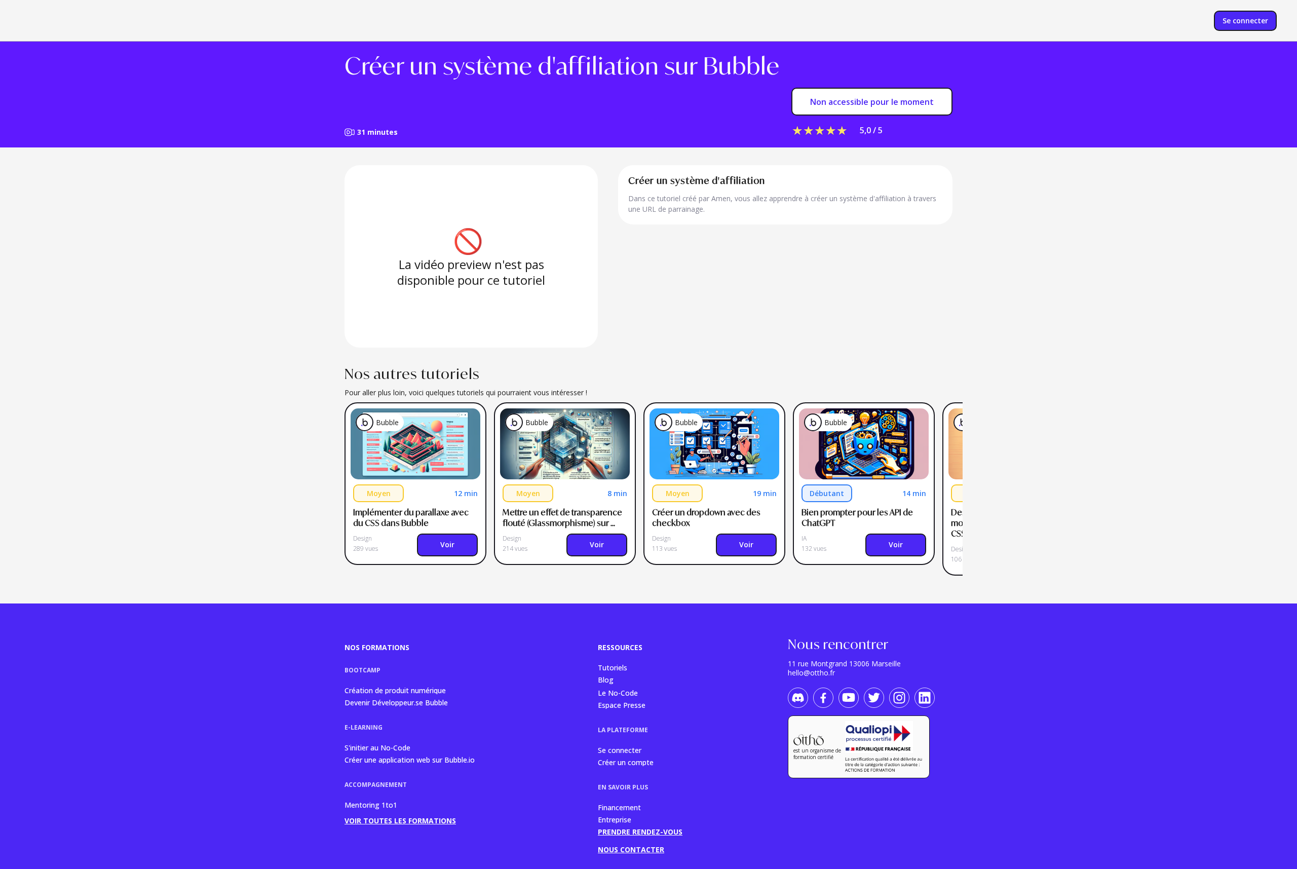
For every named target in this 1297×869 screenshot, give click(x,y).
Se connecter (619, 749)
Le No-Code (618, 692)
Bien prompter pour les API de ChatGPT (858, 517)
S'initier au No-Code (377, 747)
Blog (606, 680)
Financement (619, 807)
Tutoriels (612, 667)
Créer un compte (626, 762)
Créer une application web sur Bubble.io (410, 759)
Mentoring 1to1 (371, 805)
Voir (447, 544)
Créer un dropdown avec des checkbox (707, 517)
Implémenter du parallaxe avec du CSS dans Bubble (411, 517)
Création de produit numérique (395, 690)
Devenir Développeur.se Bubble (396, 702)
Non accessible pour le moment (872, 101)
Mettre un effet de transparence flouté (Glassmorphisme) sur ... (563, 517)
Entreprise (614, 819)
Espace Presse (621, 704)
